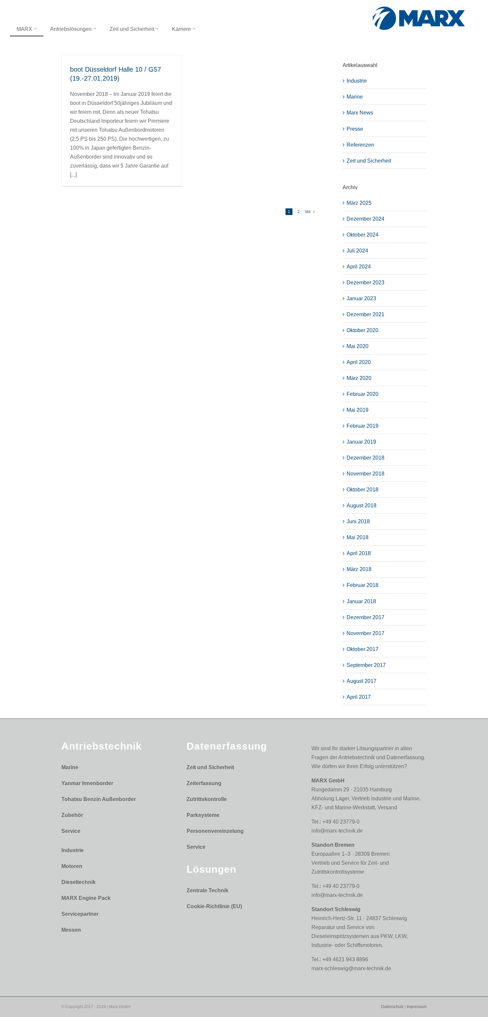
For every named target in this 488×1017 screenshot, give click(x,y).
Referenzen (360, 145)
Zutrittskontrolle (207, 799)
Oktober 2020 (362, 330)
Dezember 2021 (365, 314)
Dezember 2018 (365, 458)
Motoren (71, 866)
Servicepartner (80, 914)
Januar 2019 (361, 442)
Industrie (357, 81)
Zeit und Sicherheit (369, 161)
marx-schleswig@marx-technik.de (351, 968)
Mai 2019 (357, 410)
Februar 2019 (362, 426)
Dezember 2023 (365, 282)
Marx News (360, 112)
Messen (71, 930)
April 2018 (359, 553)
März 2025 (359, 203)
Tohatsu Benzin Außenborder (98, 799)
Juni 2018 (358, 521)
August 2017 (361, 681)
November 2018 (365, 473)
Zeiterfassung (204, 783)
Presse (355, 129)
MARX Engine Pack (86, 898)
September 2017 (366, 665)
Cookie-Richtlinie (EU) (214, 906)
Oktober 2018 (362, 489)
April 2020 (359, 362)
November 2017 (365, 633)
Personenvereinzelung (215, 831)
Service (70, 831)
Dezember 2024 (365, 219)
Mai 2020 (357, 346)
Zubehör (72, 815)
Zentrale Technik (207, 890)
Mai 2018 (357, 537)
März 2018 (359, 569)
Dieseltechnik (78, 882)
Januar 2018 (361, 601)
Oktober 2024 (362, 235)
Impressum (417, 1006)
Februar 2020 (362, 394)
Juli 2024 (357, 251)
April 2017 (359, 697)
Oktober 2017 (362, 649)
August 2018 (361, 505)
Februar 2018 (362, 585)
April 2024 (359, 266)
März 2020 (359, 378)
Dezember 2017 (365, 617)
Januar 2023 (361, 298)
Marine (355, 97)
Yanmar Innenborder (87, 783)
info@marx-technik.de (337, 831)
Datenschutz (392, 1006)
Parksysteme (203, 815)
